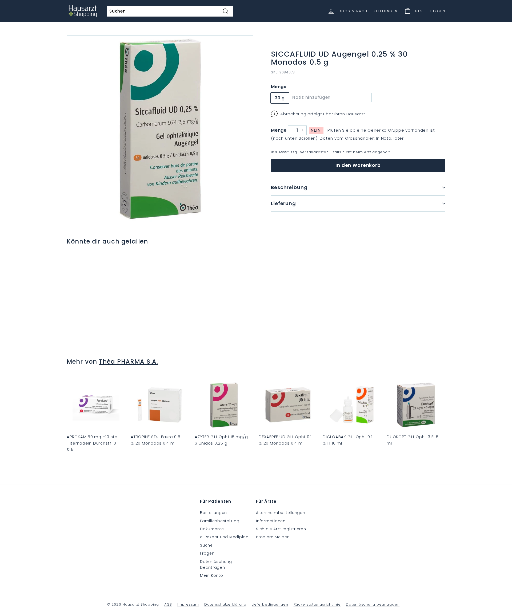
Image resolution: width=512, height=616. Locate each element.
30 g (280, 97)
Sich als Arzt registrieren (281, 529)
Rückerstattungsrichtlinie (317, 604)
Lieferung (283, 203)
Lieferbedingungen (270, 604)
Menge (279, 87)
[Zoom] (160, 129)
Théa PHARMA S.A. (128, 361)
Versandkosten (314, 152)
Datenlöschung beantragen (216, 564)
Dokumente (212, 529)
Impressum (188, 604)
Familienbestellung (219, 521)
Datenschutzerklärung (225, 604)
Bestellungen (213, 512)
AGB (168, 604)
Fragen (207, 553)
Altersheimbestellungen (280, 512)
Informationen (271, 521)
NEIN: (316, 130)
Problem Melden (273, 537)
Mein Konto (211, 575)
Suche (206, 545)
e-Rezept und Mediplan (224, 537)
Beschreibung (289, 187)
